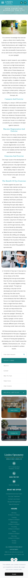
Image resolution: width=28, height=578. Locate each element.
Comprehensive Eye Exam (14, 494)
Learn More (14, 410)
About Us (6, 365)
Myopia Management (14, 501)
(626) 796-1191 (14, 477)
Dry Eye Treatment (14, 496)
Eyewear (6, 370)
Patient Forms (7, 381)
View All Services (14, 504)
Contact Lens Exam (14, 499)
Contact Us (14, 433)
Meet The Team (8, 376)
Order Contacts (8, 386)
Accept (14, 574)
